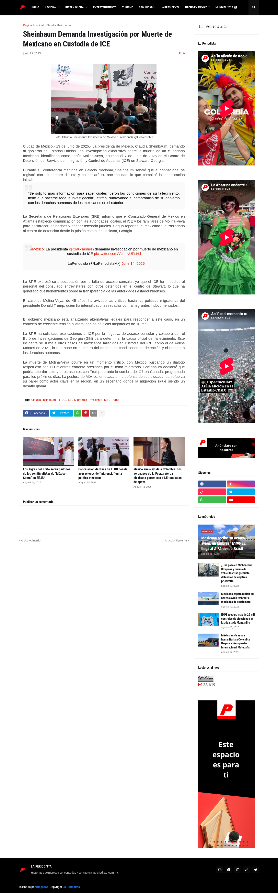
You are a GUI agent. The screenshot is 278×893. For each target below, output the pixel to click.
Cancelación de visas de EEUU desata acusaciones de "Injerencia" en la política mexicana (103, 473)
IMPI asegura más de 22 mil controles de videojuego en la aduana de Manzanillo (238, 618)
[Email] (93, 413)
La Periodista (71, 887)
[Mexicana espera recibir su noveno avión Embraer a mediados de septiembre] (208, 598)
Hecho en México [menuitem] (196, 7)
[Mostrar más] (102, 413)
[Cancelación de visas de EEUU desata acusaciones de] (104, 451)
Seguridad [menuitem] (146, 7)
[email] (219, 869)
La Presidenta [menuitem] (170, 7)
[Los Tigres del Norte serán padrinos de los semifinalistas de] (48, 451)
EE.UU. (62, 399)
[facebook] (212, 484)
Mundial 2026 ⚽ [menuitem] (226, 7)
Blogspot (42, 887)
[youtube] (241, 499)
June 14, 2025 (133, 263)
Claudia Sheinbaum (58, 25)
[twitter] (241, 491)
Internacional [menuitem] (75, 7)
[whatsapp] (212, 499)
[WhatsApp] (77, 413)
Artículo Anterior (31, 540)
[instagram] (241, 484)
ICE (70, 399)
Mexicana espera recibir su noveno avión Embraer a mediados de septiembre (237, 598)
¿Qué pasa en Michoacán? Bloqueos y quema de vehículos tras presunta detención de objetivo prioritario (236, 573)
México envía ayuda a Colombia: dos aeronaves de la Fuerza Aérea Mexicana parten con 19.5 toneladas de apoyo (158, 475)
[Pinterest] (85, 413)
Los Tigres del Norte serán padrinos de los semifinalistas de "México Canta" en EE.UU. (46, 473)
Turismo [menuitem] (127, 7)
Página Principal (33, 25)
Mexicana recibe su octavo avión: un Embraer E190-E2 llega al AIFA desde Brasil (223, 543)
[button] (253, 7)
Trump (115, 399)
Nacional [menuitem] (51, 7)
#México (37, 249)
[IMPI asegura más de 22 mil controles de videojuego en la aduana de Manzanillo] (208, 619)
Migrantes (80, 399)
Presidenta (95, 399)
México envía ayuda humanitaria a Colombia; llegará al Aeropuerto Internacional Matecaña (236, 641)
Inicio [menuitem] (35, 7)
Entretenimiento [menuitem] (104, 7)
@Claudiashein (81, 249)
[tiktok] (212, 491)
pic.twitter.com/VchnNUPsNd (117, 254)
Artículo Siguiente (176, 540)
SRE (106, 399)
